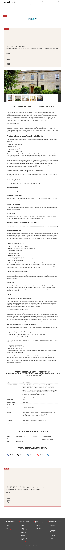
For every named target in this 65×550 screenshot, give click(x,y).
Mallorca (7, 524)
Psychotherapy (25, 415)
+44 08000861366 (19, 441)
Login (51, 524)
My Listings (53, 535)
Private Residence (38, 420)
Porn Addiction (30, 390)
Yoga (30, 415)
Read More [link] (8, 53)
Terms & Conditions (36, 545)
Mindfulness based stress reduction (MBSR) (35, 414)
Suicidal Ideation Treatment (43, 384)
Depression (36, 390)
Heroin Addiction (34, 388)
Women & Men (25, 423)
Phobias (29, 393)
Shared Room (38, 529)
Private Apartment (39, 526)
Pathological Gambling (42, 388)
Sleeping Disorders (41, 394)
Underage (24, 407)
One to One (28, 410)
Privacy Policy (28, 545)
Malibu (7, 528)
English (24, 399)
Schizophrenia (42, 390)
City (23, 404)
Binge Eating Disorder (35, 393)
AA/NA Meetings (25, 412)
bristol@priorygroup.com (21, 436)
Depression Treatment (23, 536)
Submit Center (52, 525)
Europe (23, 397)
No (23, 417)
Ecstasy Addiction (26, 388)
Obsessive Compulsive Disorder (29, 394)
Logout (52, 538)
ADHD (41, 391)
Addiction (24, 386)
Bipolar (47, 390)
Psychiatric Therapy (49, 414)
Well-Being (51, 384)
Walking (44, 420)
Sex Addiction (51, 388)
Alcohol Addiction (39, 386)
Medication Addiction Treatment (24, 530)
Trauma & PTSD (52, 393)
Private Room (25, 402)
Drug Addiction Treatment (23, 527)
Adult (33, 407)
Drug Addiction (46, 386)
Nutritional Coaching (34, 412)
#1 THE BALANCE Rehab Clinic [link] (16, 46)
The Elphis (17, 123)
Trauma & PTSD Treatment (24, 533)
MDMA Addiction (42, 387)
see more (8, 529)
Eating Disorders (32, 391)
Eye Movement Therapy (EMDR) (45, 412)
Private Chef (25, 420)
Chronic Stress (25, 391)
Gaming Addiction (50, 387)
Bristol (27, 397)
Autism (35, 384)
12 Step (24, 410)
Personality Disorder (48, 391)
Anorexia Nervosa (45, 393)
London (7, 525)
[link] (32, 36)
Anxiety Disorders (53, 390)
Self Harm (31, 384)
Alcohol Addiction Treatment (24, 525)
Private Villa (38, 525)
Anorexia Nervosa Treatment (24, 539)
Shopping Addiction (31, 386)
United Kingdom (32, 397)
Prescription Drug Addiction (32, 387)
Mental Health (25, 384)
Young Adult (29, 407)
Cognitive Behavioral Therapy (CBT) (39, 415)
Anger (38, 391)
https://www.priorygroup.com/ (22, 438)
